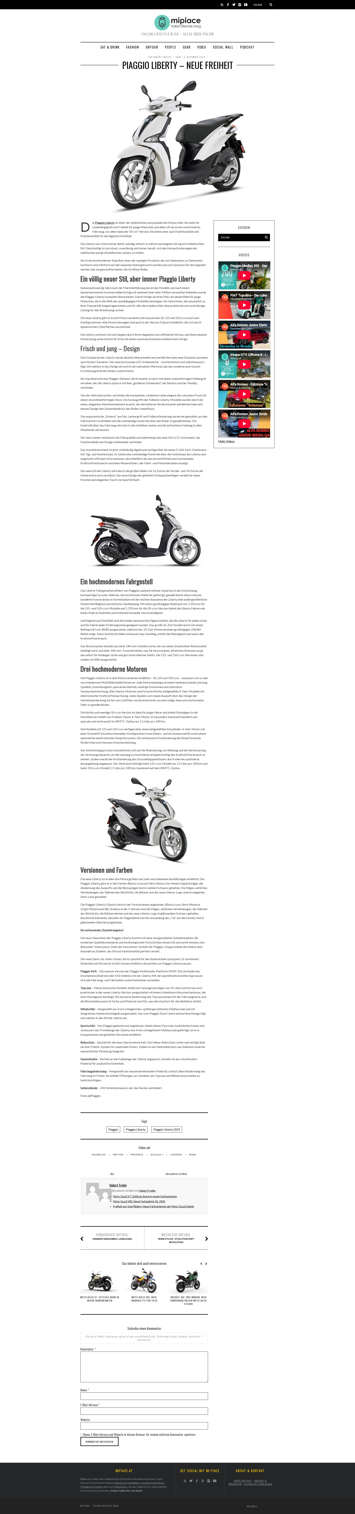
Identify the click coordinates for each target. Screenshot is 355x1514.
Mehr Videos (226, 441)
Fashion (132, 47)
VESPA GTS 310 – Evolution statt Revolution (176, 1238)
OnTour (152, 47)
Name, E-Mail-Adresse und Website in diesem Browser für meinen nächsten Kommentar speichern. (139, 1434)
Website (85, 1419)
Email (193, 1154)
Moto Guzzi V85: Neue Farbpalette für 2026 (139, 1201)
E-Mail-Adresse (90, 1405)
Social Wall (223, 47)
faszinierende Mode (152, 1482)
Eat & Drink (110, 47)
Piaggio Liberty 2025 (166, 1129)
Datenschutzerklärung (258, 1484)
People (170, 47)
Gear (187, 47)
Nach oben (251, 1506)
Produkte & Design (91, 1486)
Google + (157, 1154)
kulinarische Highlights (127, 1482)
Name (84, 1390)
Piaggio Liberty (105, 222)
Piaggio (113, 1129)
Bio (112, 1173)
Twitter (118, 1154)
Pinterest (137, 1154)
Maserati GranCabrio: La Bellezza (112, 1236)
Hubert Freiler (147, 1190)
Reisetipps (121, 1486)
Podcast (247, 47)
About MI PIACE (243, 1480)
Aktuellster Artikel (176, 1173)
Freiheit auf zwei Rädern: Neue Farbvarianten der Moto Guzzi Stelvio (153, 1206)
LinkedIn (176, 1154)
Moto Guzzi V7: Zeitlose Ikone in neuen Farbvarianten (145, 1196)
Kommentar (88, 1349)
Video (201, 47)
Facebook (99, 1154)
